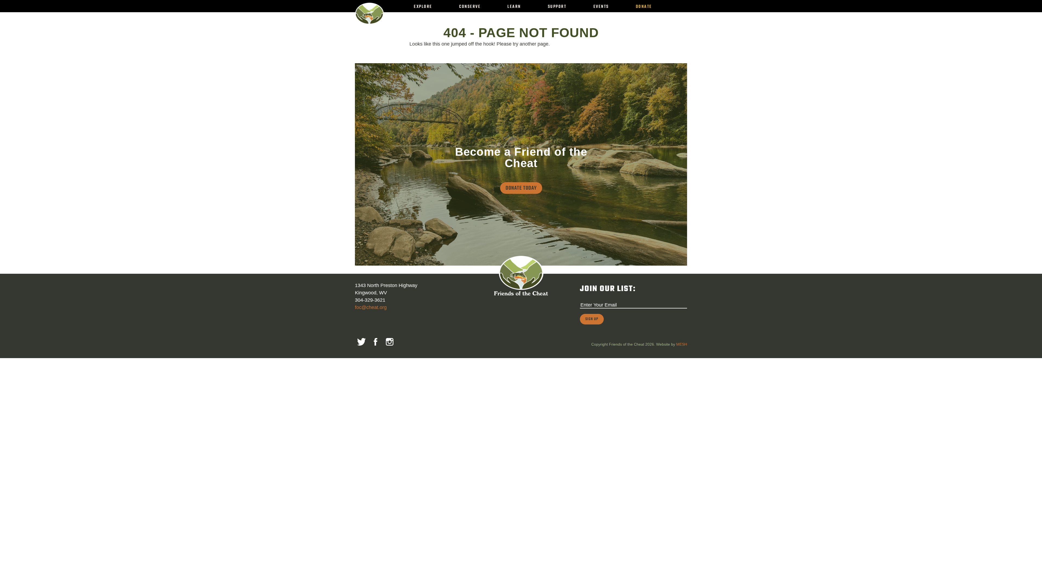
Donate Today (521, 188)
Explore (423, 6)
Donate (644, 6)
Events (601, 6)
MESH (681, 344)
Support (557, 6)
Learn (514, 6)
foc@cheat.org (371, 307)
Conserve (470, 6)
